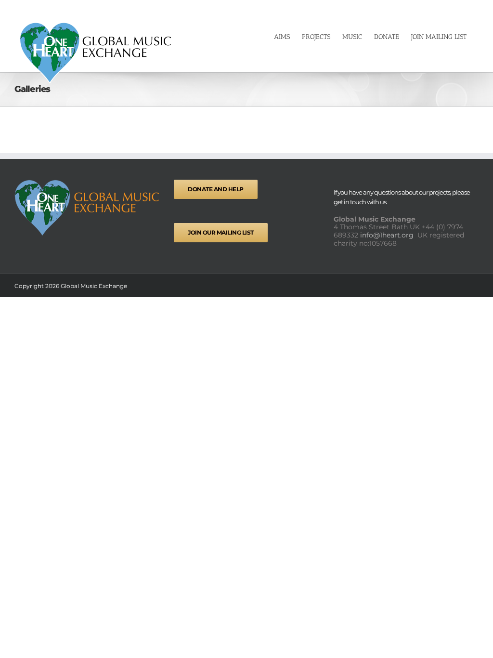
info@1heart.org (387, 235)
